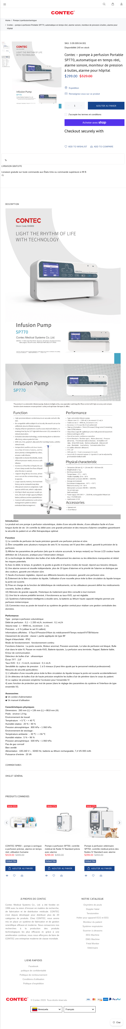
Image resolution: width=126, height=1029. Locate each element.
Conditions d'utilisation (33, 979)
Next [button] (119, 823)
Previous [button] (7, 823)
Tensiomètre (93, 913)
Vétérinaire (92, 948)
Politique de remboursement (33, 975)
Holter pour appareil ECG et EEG (93, 917)
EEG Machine (92, 935)
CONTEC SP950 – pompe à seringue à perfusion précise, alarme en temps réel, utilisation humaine (23, 849)
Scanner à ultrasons (92, 930)
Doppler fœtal (92, 909)
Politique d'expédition (33, 983)
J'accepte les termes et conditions (84, 114)
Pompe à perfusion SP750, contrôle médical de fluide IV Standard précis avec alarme (62, 849)
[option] (6, 49)
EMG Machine (93, 939)
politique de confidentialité (33, 970)
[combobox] (46, 1009)
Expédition (74, 88)
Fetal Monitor (92, 943)
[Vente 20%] (23, 822)
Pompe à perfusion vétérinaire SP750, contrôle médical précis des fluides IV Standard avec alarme (101, 849)
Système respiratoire (93, 926)
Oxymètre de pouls (92, 905)
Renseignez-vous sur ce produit (84, 94)
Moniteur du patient (92, 922)
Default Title (11, 861)
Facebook (33, 966)
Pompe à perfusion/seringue (25, 20)
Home (7, 20)
